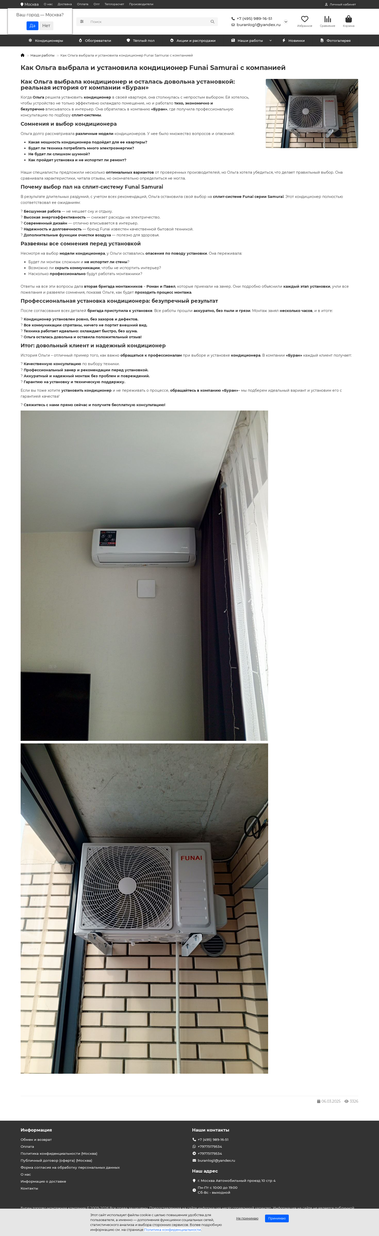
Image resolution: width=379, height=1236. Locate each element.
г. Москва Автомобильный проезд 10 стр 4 (237, 1180)
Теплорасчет (114, 4)
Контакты (29, 1188)
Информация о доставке (43, 1181)
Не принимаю (247, 1218)
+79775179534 (210, 1146)
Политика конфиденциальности (172, 1229)
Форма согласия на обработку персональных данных (70, 1167)
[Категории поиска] (81, 21)
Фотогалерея (339, 40)
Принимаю (277, 1218)
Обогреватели (98, 40)
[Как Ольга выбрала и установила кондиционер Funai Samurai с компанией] (312, 114)
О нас (48, 4)
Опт (97, 4)
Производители (141, 4)
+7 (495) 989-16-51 (254, 18)
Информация (36, 1130)
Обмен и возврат (36, 1139)
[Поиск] (212, 22)
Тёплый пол (144, 40)
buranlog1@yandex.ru (259, 24)
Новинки (297, 40)
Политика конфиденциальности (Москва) (59, 1153)
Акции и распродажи (196, 40)
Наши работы (250, 40)
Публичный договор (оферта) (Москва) (56, 1160)
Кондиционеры (49, 40)
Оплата (82, 4)
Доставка (65, 4)
